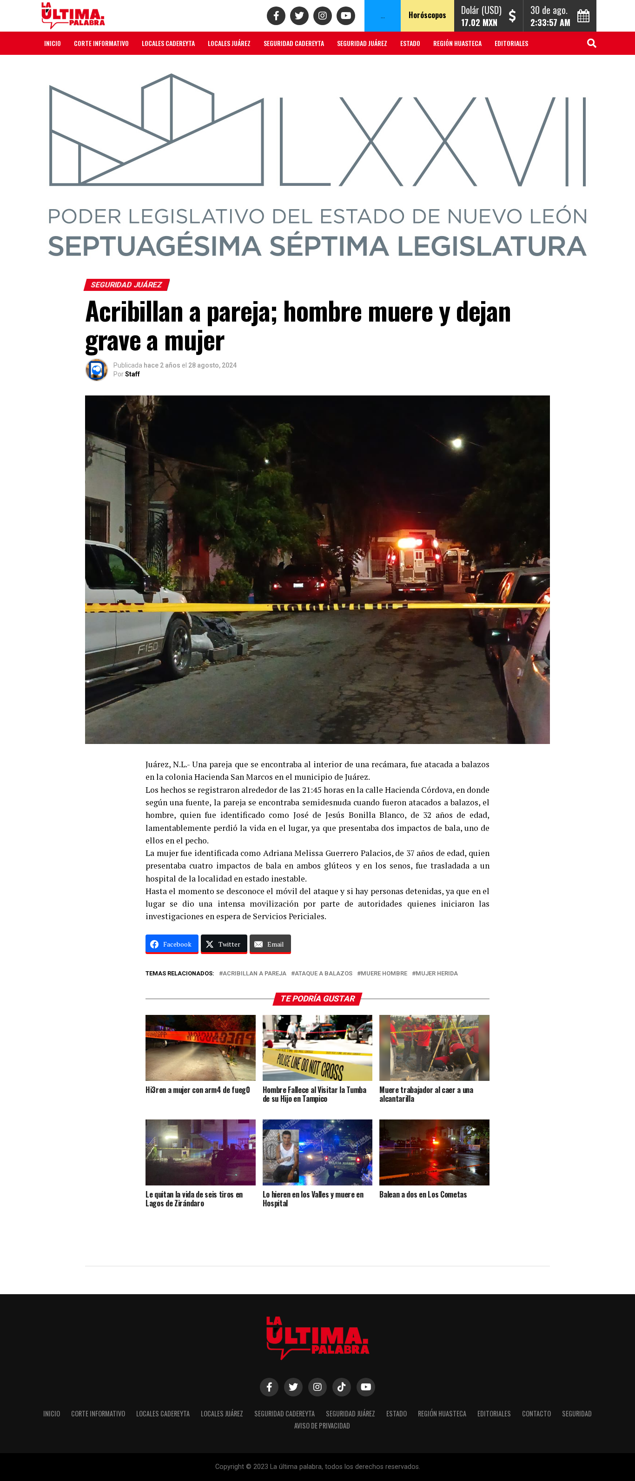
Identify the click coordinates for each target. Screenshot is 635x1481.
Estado (410, 43)
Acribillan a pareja (254, 974)
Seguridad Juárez (362, 43)
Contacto (58, 67)
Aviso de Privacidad (157, 67)
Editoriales (511, 43)
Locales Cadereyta (168, 43)
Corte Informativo (101, 43)
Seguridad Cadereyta (294, 43)
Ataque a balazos (323, 974)
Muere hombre (384, 974)
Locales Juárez (229, 43)
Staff (132, 374)
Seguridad (101, 67)
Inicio (52, 43)
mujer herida (437, 974)
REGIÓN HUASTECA (457, 43)
